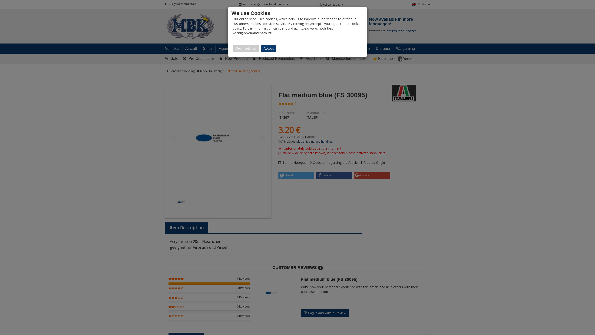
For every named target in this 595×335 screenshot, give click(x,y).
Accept (269, 48)
